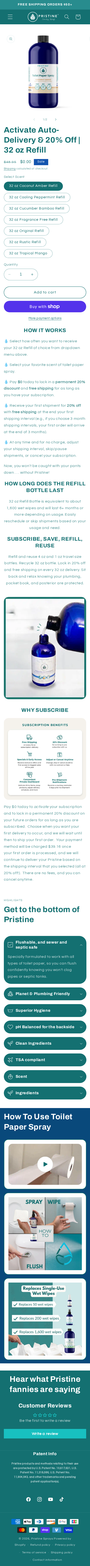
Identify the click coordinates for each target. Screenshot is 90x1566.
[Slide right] (56, 119)
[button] (10, 16)
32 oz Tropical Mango (28, 253)
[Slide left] (34, 119)
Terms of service (34, 1552)
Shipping (10, 168)
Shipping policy (62, 1552)
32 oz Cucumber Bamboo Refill (36, 208)
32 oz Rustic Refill (25, 242)
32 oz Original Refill (26, 231)
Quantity (11, 264)
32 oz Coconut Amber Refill (33, 186)
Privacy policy (65, 1545)
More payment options (45, 318)
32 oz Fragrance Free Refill (33, 219)
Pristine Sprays (42, 1538)
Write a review (45, 1434)
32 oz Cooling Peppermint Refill (37, 197)
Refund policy (40, 1545)
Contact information (47, 1560)
